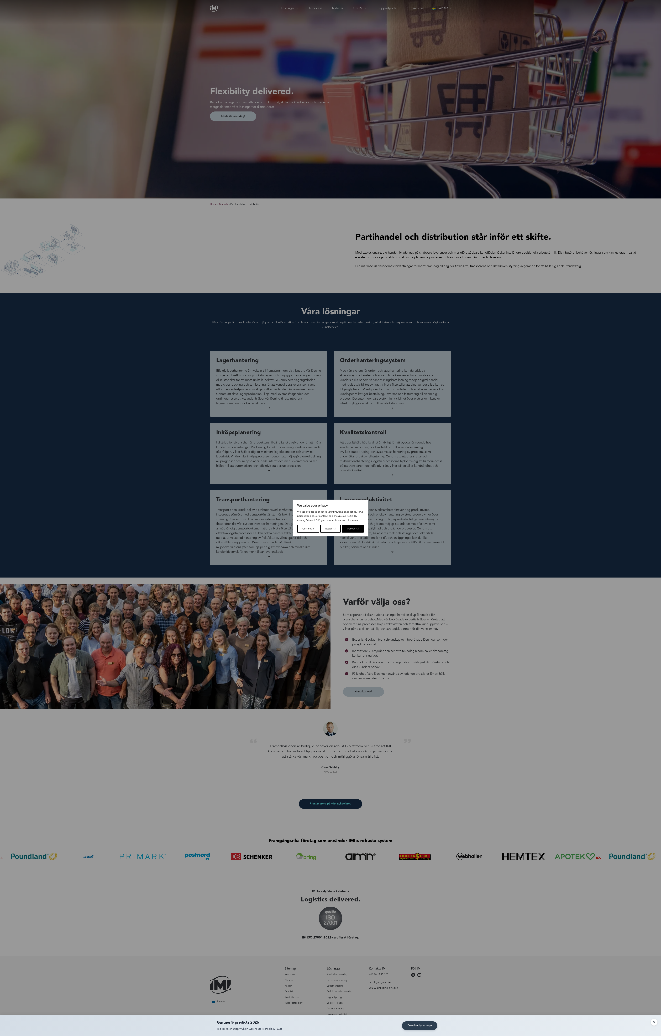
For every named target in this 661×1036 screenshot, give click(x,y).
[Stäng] (654, 1022)
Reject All (330, 529)
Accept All (353, 529)
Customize (308, 529)
